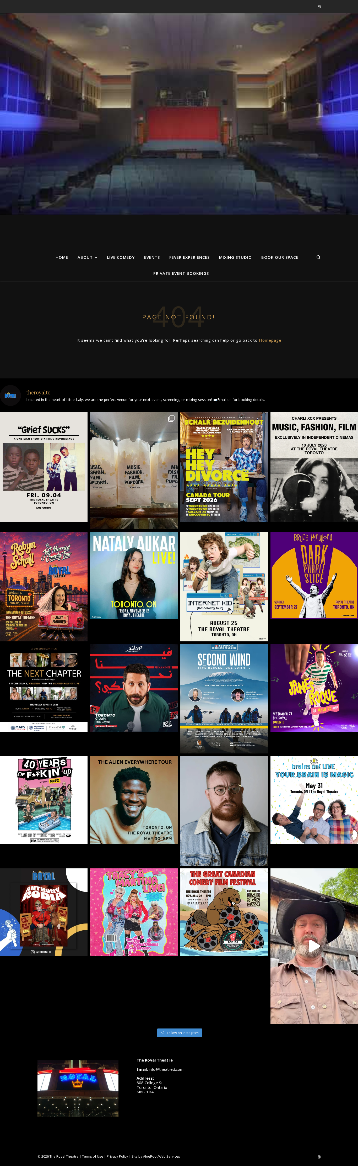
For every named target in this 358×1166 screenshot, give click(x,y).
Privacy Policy (117, 1156)
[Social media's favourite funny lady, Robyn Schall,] (44, 586)
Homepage (270, 340)
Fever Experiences (189, 257)
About (85, 257)
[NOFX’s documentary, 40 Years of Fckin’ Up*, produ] (44, 800)
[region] (179, 114)
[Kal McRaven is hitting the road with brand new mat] (224, 586)
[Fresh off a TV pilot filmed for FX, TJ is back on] (134, 800)
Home (62, 257)
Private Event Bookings (181, 273)
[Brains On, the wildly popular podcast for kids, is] (314, 800)
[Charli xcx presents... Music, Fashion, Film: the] (314, 467)
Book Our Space (279, 257)
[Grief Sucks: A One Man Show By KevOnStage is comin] (44, 467)
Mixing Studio (235, 257)
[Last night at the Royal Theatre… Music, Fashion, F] (134, 470)
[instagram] (319, 6)
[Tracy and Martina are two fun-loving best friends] (134, 912)
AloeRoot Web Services (161, 1156)
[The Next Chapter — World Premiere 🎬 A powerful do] (44, 688)
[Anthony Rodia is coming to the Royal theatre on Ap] (44, 912)
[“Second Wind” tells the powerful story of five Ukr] (224, 699)
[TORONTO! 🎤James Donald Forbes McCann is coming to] (224, 811)
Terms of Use (92, 1156)
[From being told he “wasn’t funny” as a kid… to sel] (134, 688)
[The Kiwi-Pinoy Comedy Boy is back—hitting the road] (314, 688)
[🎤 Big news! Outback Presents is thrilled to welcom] (134, 575)
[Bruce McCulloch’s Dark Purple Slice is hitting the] (314, 575)
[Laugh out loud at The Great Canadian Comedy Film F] (224, 912)
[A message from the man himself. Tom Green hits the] (314, 946)
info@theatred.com (166, 1069)
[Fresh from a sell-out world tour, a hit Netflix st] (224, 467)
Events (152, 257)
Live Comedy (121, 257)
